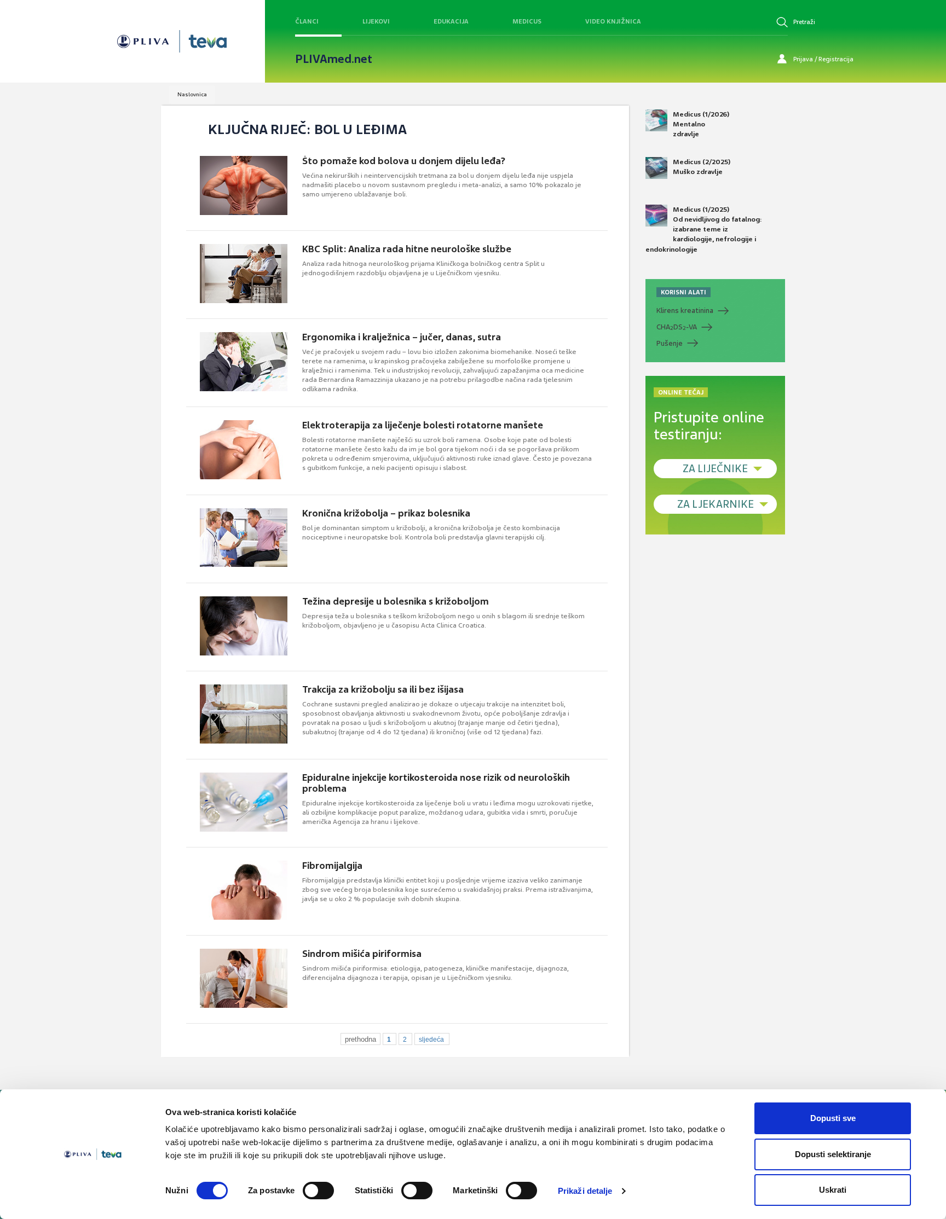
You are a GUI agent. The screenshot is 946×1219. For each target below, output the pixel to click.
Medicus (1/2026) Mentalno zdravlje (701, 124)
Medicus (526, 21)
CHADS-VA (676, 327)
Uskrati (832, 1189)
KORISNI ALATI (683, 292)
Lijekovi (376, 21)
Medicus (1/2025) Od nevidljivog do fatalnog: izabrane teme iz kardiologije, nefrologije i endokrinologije (703, 229)
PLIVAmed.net (333, 59)
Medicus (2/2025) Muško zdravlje (701, 167)
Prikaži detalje (585, 1190)
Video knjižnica (613, 21)
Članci (307, 21)
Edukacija (451, 21)
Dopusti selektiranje (833, 1154)
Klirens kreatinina (684, 310)
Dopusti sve (833, 1118)
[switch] (318, 1190)
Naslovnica (192, 94)
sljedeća (431, 1039)
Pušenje (669, 343)
